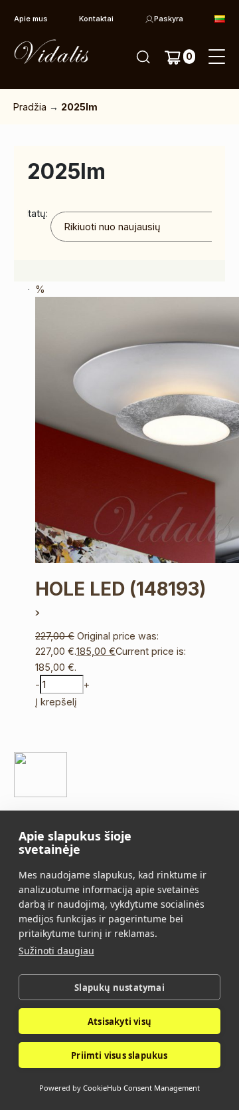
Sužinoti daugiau (56, 950)
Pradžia (29, 106)
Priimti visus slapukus (119, 1055)
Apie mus (31, 18)
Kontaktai (96, 18)
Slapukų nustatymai (119, 988)
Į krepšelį (55, 701)
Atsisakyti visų (119, 1021)
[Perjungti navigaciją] (216, 57)
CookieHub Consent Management (141, 1088)
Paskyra (168, 18)
